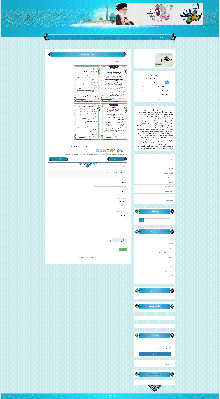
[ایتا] (111, 150)
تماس (161, 37)
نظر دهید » (121, 166)
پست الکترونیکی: (121, 191)
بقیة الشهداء (154, 374)
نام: (125, 185)
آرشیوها (170, 177)
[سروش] (114, 150)
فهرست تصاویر (168, 186)
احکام (171, 280)
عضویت (166, 348)
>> (149, 99)
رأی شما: (123, 208)
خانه (171, 159)
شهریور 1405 (154, 75)
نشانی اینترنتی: (122, 201)
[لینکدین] (101, 150)
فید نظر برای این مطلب (87, 257)
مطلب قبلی (116, 159)
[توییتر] (97, 150)
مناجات (171, 257)
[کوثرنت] (121, 150)
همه (171, 239)
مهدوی (171, 248)
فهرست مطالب (168, 173)
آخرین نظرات (169, 191)
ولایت (113, 172)
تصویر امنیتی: (121, 237)
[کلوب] (108, 150)
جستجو (171, 168)
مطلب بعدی (58, 159)
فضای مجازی (169, 271)
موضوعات (170, 182)
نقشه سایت (169, 200)
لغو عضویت (156, 348)
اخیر (171, 164)
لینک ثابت (94, 172)
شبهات (171, 275)
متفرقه (171, 243)
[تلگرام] (118, 150)
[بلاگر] (104, 150)
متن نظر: (123, 215)
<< (160, 99)
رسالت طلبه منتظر (106, 172)
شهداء (117, 172)
